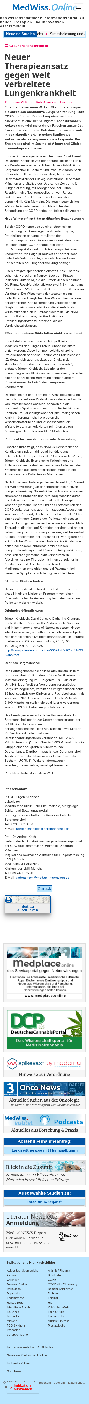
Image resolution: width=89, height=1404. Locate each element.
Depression (14, 1293)
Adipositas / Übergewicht (22, 1270)
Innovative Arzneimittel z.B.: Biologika (30, 1347)
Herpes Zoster (15, 1302)
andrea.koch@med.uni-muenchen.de (42, 877)
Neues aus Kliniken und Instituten (27, 1355)
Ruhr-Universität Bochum (54, 102)
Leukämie (13, 1312)
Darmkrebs (14, 1289)
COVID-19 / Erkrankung (62, 1284)
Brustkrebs (54, 1275)
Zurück (44, 888)
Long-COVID (56, 1312)
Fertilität (53, 1298)
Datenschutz (76, 1382)
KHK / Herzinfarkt (58, 1307)
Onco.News (14, 1371)
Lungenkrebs (56, 1316)
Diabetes (53, 1293)
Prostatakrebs (56, 1325)
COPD (52, 1280)
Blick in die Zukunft (18, 1363)
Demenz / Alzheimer (60, 1289)
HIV (50, 1302)
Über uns (59, 1382)
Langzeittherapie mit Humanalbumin (45, 1150)
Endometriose (15, 1298)
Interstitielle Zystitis (18, 1307)
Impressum (43, 1382)
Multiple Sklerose (58, 1321)
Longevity (13, 1316)
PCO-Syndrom (16, 1325)
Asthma (11, 1275)
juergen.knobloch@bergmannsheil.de (43, 828)
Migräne (12, 1321)
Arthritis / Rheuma (59, 1270)
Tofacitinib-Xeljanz (44, 1202)
